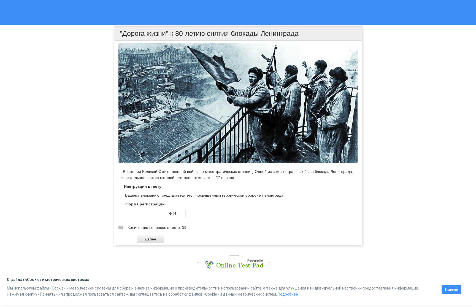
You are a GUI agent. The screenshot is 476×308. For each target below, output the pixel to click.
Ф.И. (173, 213)
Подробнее (288, 294)
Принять (451, 289)
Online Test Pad (239, 265)
